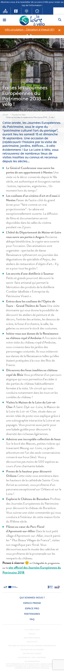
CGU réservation (32, 661)
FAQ (32, 619)
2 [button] (29, 34)
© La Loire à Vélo (32, 630)
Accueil (5, 114)
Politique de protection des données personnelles (32, 646)
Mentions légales (32, 638)
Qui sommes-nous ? (32, 597)
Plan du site (32, 642)
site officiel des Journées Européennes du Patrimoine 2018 (31, 570)
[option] (29, 29)
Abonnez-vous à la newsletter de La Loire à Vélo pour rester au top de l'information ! (32, 3)
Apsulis (32, 634)
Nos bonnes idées (18, 114)
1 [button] (27, 34)
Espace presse (32, 603)
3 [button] (30, 34)
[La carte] (16, 11)
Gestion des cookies (32, 654)
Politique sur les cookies (32, 650)
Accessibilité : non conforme (32, 658)
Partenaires (32, 614)
